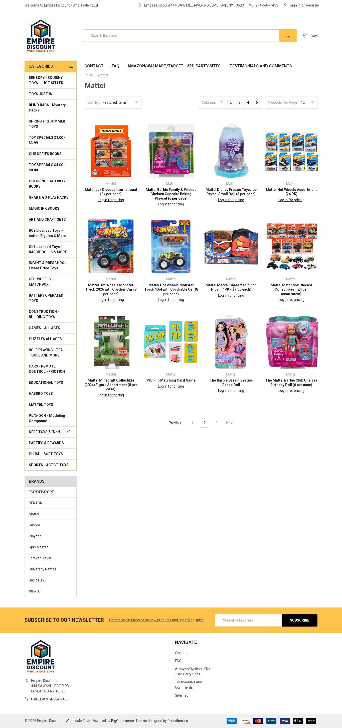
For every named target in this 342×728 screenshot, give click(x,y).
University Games (42, 569)
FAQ (115, 66)
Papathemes (177, 721)
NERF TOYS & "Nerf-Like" (49, 432)
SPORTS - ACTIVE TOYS (49, 465)
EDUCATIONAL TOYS (46, 383)
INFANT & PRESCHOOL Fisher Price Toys (47, 265)
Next (230, 423)
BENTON (35, 503)
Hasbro (34, 525)
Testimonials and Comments (261, 66)
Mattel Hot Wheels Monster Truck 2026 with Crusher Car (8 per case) (110, 289)
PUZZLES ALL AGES (45, 339)
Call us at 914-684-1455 (50, 699)
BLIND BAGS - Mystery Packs (47, 107)
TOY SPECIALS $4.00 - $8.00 (47, 167)
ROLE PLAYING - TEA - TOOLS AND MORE (47, 352)
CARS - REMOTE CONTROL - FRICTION (47, 369)
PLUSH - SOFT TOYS (46, 454)
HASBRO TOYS (41, 394)
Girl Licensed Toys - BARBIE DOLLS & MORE (48, 249)
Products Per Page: (283, 102)
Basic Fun (36, 580)
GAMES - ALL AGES (44, 328)
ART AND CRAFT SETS (47, 219)
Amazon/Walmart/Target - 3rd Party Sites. (174, 66)
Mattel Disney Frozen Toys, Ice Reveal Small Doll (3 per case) (231, 192)
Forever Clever (40, 558)
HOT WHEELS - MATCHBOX (41, 281)
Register (312, 5)
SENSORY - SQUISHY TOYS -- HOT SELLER (46, 80)
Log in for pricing (111, 200)
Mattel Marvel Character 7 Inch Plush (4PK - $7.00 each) (231, 287)
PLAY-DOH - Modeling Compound (47, 418)
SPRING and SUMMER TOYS (47, 124)
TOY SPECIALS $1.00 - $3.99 (47, 140)
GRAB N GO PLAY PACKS (49, 197)
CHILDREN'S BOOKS (45, 154)
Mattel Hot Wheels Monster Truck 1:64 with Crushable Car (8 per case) (171, 289)
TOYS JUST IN (40, 94)
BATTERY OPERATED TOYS (46, 298)
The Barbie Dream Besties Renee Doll (231, 382)
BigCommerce (122, 721)
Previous (175, 423)
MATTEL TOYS (41, 405)
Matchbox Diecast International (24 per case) (111, 192)
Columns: (209, 102)
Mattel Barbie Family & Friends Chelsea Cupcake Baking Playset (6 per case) (171, 194)
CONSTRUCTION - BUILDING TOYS (44, 314)
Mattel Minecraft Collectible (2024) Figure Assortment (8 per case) (110, 384)
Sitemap (182, 695)
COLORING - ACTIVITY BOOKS (47, 183)
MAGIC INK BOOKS (44, 208)
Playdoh (35, 536)
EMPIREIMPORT (41, 492)
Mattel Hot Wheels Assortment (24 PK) (291, 192)
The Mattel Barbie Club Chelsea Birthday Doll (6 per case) (291, 382)
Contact (94, 66)
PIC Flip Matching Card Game (171, 380)
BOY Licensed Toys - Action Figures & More (47, 233)
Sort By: (94, 102)
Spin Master (38, 547)
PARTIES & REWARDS (46, 443)
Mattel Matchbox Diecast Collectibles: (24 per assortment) (291, 289)
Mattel (34, 514)
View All (35, 591)
